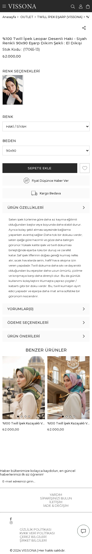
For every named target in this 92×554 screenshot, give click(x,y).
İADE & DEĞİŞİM (55, 505)
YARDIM (56, 495)
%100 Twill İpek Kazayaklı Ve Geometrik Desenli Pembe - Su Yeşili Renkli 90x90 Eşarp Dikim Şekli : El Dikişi (68, 423)
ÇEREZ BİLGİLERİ (33, 537)
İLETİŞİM (55, 502)
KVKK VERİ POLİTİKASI (37, 533)
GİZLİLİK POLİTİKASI (35, 529)
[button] (18, 416)
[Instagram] (11, 523)
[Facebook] (11, 519)
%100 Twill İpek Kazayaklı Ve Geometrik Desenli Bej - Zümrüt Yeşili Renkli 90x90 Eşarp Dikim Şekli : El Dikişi (23, 423)
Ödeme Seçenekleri (27, 322)
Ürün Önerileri (23, 336)
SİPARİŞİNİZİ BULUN (56, 498)
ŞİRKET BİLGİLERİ (33, 540)
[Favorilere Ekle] (85, 168)
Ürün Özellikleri (25, 207)
